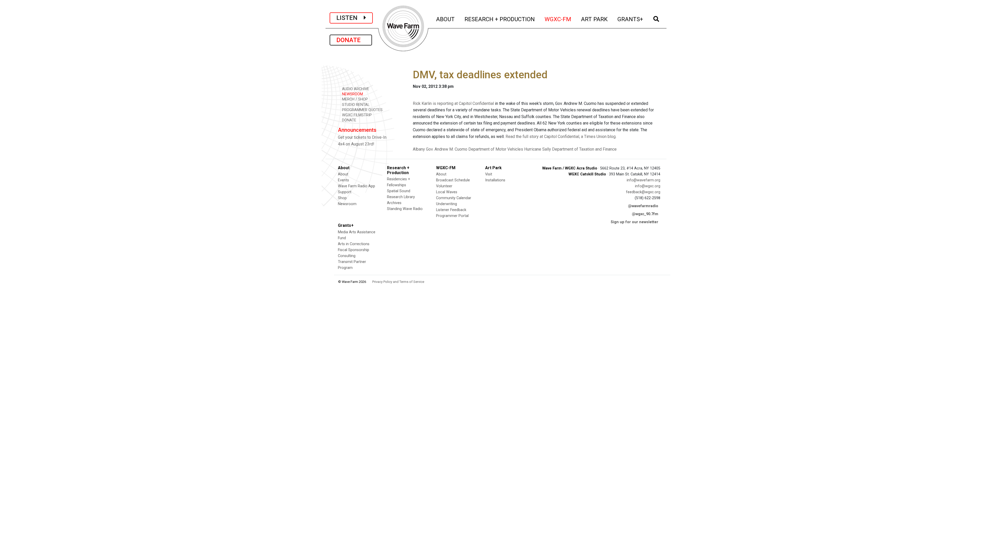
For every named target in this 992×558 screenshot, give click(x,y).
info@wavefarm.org (643, 180)
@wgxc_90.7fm (645, 214)
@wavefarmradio (643, 206)
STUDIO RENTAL (355, 105)
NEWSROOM (352, 94)
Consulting (346, 256)
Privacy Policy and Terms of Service (398, 282)
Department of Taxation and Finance (584, 149)
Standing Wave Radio (405, 209)
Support (344, 192)
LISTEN (350, 17)
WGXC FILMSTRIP (356, 115)
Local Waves (446, 192)
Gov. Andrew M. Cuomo (446, 149)
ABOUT (446, 19)
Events (343, 180)
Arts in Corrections (353, 244)
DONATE (350, 40)
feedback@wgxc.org (643, 192)
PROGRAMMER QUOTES (362, 110)
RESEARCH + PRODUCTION (500, 19)
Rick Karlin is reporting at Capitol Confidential (453, 103)
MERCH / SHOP (354, 99)
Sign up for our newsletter (634, 222)
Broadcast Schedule (453, 180)
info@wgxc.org (647, 186)
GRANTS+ (630, 19)
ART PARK (594, 19)
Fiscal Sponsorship (353, 250)
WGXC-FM (558, 19)
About (343, 174)
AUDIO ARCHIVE (355, 89)
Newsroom (347, 204)
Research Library (401, 197)
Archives (394, 203)
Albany (419, 149)
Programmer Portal (452, 216)
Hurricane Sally (537, 149)
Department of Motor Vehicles (495, 149)
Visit (488, 174)
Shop (342, 198)
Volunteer (444, 186)
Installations (495, 180)
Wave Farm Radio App (356, 186)
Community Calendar (453, 198)
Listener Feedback (451, 210)
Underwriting (446, 204)
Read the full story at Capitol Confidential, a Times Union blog (561, 136)
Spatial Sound (398, 191)
